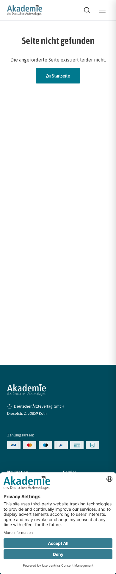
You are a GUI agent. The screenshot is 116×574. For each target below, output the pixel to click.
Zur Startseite (58, 75)
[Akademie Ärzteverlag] (24, 10)
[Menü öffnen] (102, 10)
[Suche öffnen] (86, 10)
